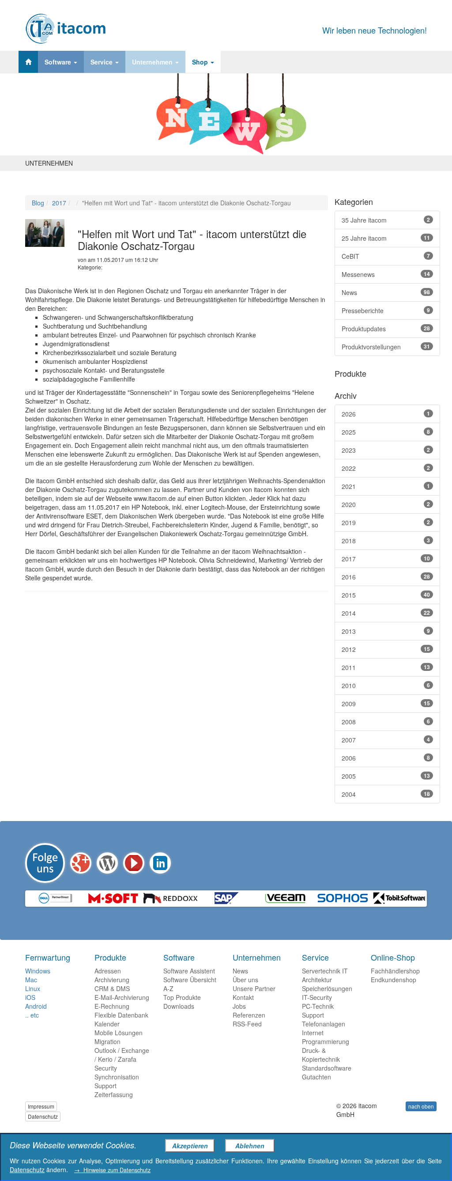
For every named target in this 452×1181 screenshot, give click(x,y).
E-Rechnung (111, 1006)
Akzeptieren (190, 1145)
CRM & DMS (112, 988)
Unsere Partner (254, 988)
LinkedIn (160, 863)
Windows (37, 970)
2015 (386, 594)
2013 (386, 631)
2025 (386, 432)
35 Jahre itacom (386, 220)
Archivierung (111, 979)
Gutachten (316, 1076)
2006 (386, 757)
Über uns (245, 979)
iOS (30, 997)
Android (36, 1006)
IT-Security (317, 997)
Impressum (41, 1106)
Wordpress (107, 863)
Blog (38, 202)
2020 (386, 504)
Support (105, 1085)
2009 (386, 703)
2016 (386, 576)
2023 (386, 450)
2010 (386, 685)
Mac (31, 979)
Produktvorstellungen (386, 346)
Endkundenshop (393, 979)
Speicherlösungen (327, 988)
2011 (386, 667)
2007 (386, 739)
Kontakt (243, 997)
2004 (386, 794)
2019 (386, 522)
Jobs (239, 1006)
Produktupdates (386, 328)
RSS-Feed (247, 1023)
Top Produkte (182, 997)
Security (105, 1068)
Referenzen (249, 1015)
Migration (107, 1041)
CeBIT (386, 256)
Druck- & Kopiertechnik (321, 1055)
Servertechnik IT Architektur (325, 975)
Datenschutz (43, 1116)
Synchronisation (116, 1076)
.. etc (32, 1015)
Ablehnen (249, 1145)
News (386, 292)
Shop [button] (201, 61)
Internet (313, 1032)
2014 (386, 613)
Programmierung (325, 1041)
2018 (386, 540)
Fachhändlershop (395, 970)
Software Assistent (189, 970)
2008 (386, 721)
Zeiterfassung (113, 1094)
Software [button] (59, 61)
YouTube (133, 863)
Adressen (107, 970)
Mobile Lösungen (118, 1032)
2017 (59, 202)
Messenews (386, 274)
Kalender (107, 1023)
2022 (386, 468)
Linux (32, 988)
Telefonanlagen (323, 1023)
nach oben (421, 1106)
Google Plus (80, 863)
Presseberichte (386, 310)
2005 (386, 776)
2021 (386, 486)
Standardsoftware (326, 1068)
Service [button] (102, 61)
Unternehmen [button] (153, 61)
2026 (386, 413)
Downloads (178, 1006)
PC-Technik (318, 1006)
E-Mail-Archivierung (121, 997)
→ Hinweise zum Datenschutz (112, 1170)
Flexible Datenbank (121, 1015)
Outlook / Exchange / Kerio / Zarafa (121, 1055)
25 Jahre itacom (386, 238)
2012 (386, 649)
